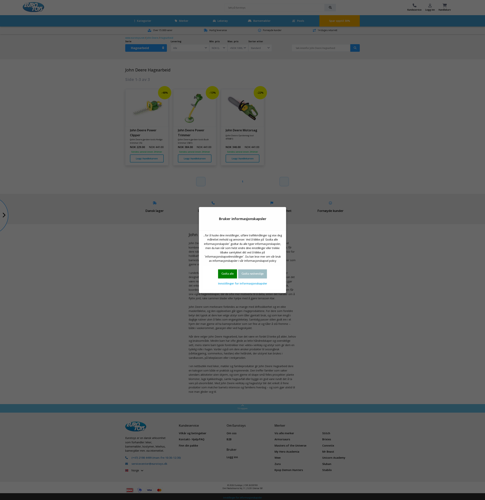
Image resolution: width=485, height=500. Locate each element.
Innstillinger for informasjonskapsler (242, 283)
